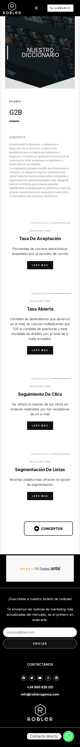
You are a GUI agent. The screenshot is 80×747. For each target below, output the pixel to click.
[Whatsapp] (68, 736)
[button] (36, 8)
